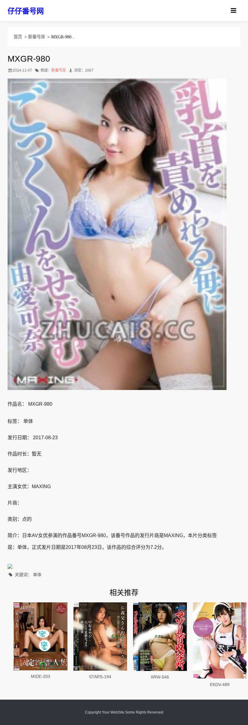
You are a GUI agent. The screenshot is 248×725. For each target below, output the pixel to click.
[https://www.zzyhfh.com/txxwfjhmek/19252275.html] (160, 636)
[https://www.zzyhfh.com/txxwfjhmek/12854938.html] (220, 640)
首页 (18, 36)
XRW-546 (160, 677)
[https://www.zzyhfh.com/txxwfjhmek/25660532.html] (40, 636)
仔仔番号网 (26, 11)
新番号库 (36, 36)
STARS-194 (100, 676)
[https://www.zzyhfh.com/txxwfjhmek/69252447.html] (100, 636)
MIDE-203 (40, 676)
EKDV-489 (220, 684)
